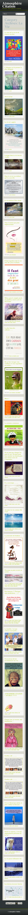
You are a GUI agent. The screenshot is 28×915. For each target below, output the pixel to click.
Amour (10, 355)
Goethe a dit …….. (11, 756)
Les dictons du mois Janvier (13, 884)
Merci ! (7, 398)
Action (10, 116)
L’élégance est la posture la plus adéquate (13, 68)
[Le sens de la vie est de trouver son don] (14, 60)
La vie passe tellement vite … (13, 859)
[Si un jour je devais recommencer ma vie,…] (14, 686)
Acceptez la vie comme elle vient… (13, 511)
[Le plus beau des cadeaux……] (14, 354)
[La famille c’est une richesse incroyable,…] (14, 650)
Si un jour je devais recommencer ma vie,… (12, 660)
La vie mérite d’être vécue (13, 200)
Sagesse (13, 194)
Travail (6, 322)
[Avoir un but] (14, 115)
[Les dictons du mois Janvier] (14, 895)
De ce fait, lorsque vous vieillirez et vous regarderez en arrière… (13, 363)
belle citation (18, 772)
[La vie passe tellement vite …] (14, 875)
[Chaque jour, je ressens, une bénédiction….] (14, 747)
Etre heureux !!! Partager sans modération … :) (12, 592)
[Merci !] (14, 414)
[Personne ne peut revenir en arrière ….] (14, 582)
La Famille (14, 355)
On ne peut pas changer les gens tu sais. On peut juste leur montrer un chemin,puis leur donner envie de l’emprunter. (14, 455)
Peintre (20, 291)
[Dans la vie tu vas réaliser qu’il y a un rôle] (14, 193)
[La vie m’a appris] (14, 148)
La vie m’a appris (10, 122)
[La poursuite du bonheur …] (14, 561)
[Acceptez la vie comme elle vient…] (14, 527)
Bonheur (16, 416)
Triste (9, 322)
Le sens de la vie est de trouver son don (12, 33)
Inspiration (14, 291)
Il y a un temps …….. (11, 483)
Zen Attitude (18, 392)
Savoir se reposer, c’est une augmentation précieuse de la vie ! (13, 833)
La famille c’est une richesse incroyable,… (12, 630)
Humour (13, 446)
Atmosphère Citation (12, 4)
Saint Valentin (17, 564)
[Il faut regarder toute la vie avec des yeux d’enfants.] (14, 290)
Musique (18, 321)
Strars (15, 653)
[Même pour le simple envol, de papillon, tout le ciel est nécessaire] (14, 319)
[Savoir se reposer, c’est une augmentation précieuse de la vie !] (14, 850)
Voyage (14, 322)
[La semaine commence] (14, 445)
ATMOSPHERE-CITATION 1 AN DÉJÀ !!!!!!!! (13, 695)
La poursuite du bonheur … (13, 536)
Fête (13, 321)
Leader (8, 584)
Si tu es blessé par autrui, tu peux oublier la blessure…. (13, 804)
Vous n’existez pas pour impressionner (12, 223)
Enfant (10, 291)
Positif (13, 217)
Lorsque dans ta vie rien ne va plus (13, 156)
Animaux (16, 687)
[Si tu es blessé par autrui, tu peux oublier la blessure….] (14, 824)
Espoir (6, 417)
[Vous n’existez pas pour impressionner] (14, 253)
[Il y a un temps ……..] (14, 502)
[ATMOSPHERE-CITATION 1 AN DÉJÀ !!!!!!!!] (14, 711)
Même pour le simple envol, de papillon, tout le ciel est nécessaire (13, 299)
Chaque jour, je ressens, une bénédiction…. (13, 720)
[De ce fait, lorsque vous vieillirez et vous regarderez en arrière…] (14, 391)
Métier (15, 417)
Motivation (14, 254)
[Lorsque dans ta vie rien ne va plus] (14, 169)
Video (11, 322)
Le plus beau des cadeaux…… (10, 329)
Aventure (13, 562)
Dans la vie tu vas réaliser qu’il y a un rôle (13, 177)
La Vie (10, 61)
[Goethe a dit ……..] (14, 771)
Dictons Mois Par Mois (16, 896)
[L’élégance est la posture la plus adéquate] (14, 89)
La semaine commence (12, 423)
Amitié (10, 321)
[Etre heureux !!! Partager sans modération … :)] (14, 619)
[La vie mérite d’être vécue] (14, 215)
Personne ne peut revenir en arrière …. (13, 571)
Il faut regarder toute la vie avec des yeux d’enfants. (13, 262)
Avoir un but (8, 97)
